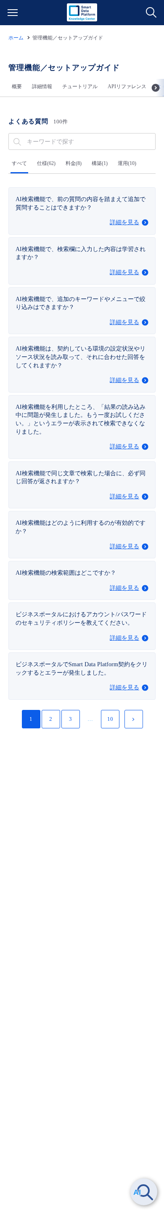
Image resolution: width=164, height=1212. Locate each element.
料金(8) (74, 163)
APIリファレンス (127, 86)
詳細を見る (124, 222)
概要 (17, 86)
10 (110, 719)
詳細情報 (42, 86)
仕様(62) (46, 163)
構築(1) (100, 163)
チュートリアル (80, 86)
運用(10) (127, 163)
